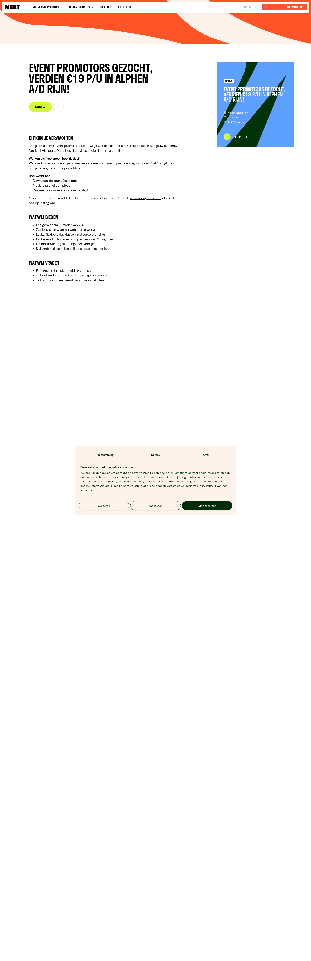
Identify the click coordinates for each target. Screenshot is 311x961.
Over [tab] (206, 455)
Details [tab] (155, 455)
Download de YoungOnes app (55, 181)
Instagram (47, 203)
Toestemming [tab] (104, 455)
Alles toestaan (207, 505)
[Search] (257, 7)
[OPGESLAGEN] (59, 107)
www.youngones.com (145, 198)
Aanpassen (155, 505)
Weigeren (104, 505)
